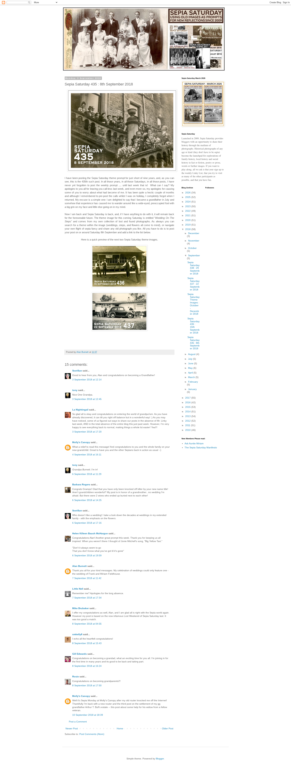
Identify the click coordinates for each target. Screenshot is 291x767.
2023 (188, 206)
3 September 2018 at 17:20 (87, 431)
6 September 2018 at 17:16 (87, 522)
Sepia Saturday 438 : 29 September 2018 (193, 268)
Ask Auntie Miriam (194, 443)
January (192, 389)
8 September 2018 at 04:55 (87, 623)
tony (74, 390)
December (193, 233)
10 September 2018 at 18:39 (87, 715)
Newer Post (72, 728)
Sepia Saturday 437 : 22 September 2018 (193, 284)
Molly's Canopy (81, 442)
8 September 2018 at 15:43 (87, 643)
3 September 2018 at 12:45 (87, 399)
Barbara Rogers (81, 484)
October (192, 248)
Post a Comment (78, 721)
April (190, 372)
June (191, 363)
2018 (188, 229)
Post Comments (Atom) (91, 734)
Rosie (75, 676)
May (190, 368)
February (193, 381)
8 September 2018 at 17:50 (87, 685)
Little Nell (77, 588)
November (193, 240)
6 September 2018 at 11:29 (86, 474)
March (192, 377)
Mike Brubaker (80, 608)
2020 (188, 220)
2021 (188, 215)
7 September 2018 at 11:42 (86, 578)
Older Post (167, 728)
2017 (188, 397)
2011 (188, 425)
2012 (188, 420)
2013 (188, 416)
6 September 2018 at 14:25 (87, 500)
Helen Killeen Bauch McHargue (90, 533)
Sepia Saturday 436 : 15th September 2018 (193, 325)
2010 (188, 430)
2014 (188, 411)
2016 (188, 402)
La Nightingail (80, 409)
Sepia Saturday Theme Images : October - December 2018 (193, 304)
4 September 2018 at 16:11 (86, 454)
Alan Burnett (79, 566)
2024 (188, 201)
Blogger (160, 758)
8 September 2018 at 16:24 (87, 666)
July (190, 359)
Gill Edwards (79, 653)
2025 (188, 197)
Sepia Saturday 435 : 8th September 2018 (193, 343)
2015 (188, 407)
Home (120, 728)
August (192, 354)
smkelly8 (77, 634)
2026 (188, 192)
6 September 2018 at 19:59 (87, 555)
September (194, 255)
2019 (188, 224)
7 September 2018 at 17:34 (87, 597)
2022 (188, 211)
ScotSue (77, 370)
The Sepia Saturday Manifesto (201, 447)
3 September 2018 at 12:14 (87, 379)
